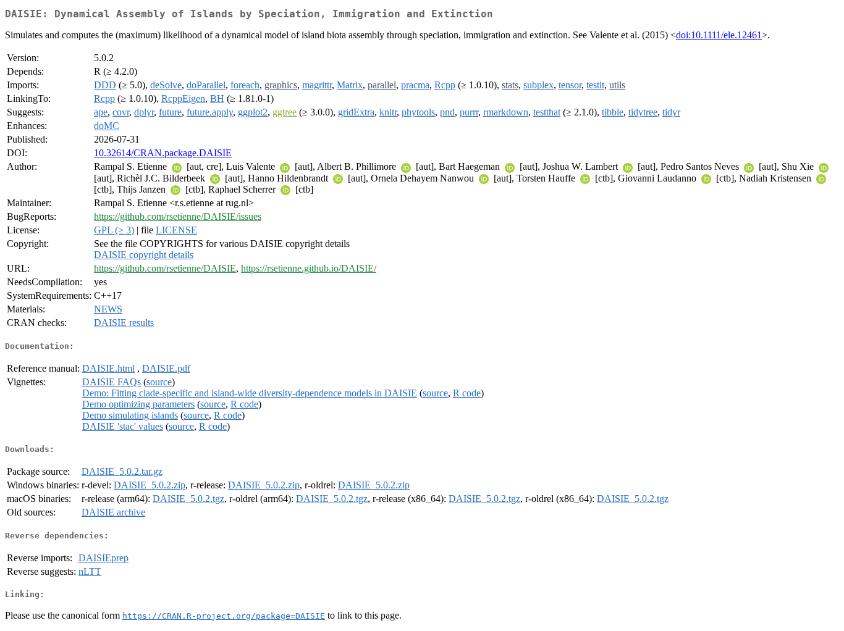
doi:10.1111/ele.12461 (719, 35)
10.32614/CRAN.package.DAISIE (163, 153)
